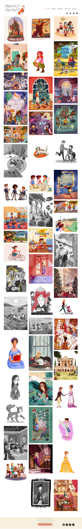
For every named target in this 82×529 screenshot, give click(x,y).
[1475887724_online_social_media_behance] (67, 13)
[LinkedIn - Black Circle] (77, 13)
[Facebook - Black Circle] (73, 13)
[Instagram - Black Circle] (70, 13)
